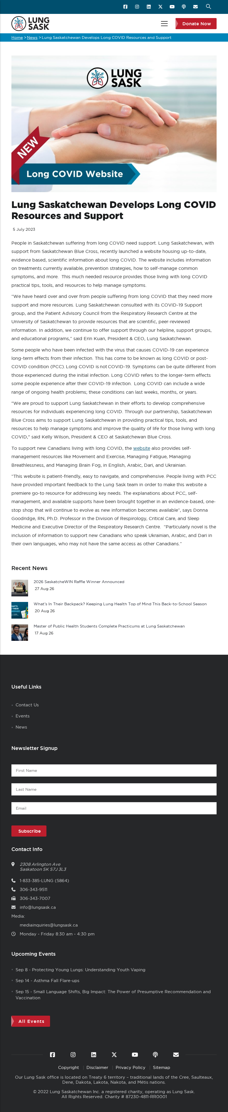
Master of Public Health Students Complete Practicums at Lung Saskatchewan (109, 626)
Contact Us (27, 704)
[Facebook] (125, 7)
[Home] (30, 23)
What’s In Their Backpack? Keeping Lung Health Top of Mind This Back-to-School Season (120, 604)
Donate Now (196, 23)
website (141, 448)
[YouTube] (172, 7)
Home (17, 37)
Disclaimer (98, 1067)
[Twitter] (160, 7)
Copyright (69, 1067)
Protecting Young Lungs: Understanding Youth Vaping (88, 969)
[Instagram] (137, 7)
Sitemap (161, 1067)
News (32, 37)
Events (22, 716)
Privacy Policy (131, 1067)
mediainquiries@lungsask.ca (49, 925)
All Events (31, 1021)
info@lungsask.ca (38, 907)
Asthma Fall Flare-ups (56, 980)
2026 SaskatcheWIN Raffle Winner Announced (79, 581)
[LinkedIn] (149, 7)
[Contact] (195, 7)
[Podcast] (184, 7)
